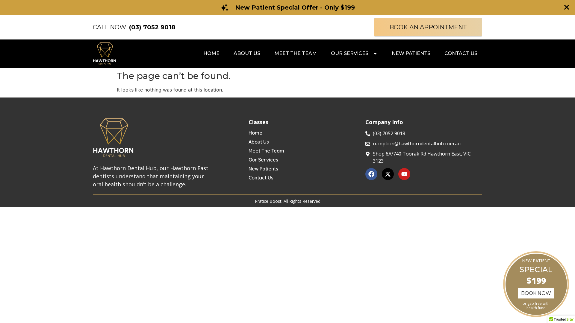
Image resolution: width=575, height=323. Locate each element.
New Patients (263, 169)
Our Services (263, 160)
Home (255, 133)
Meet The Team (266, 151)
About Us (259, 142)
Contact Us (261, 178)
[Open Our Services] (375, 53)
